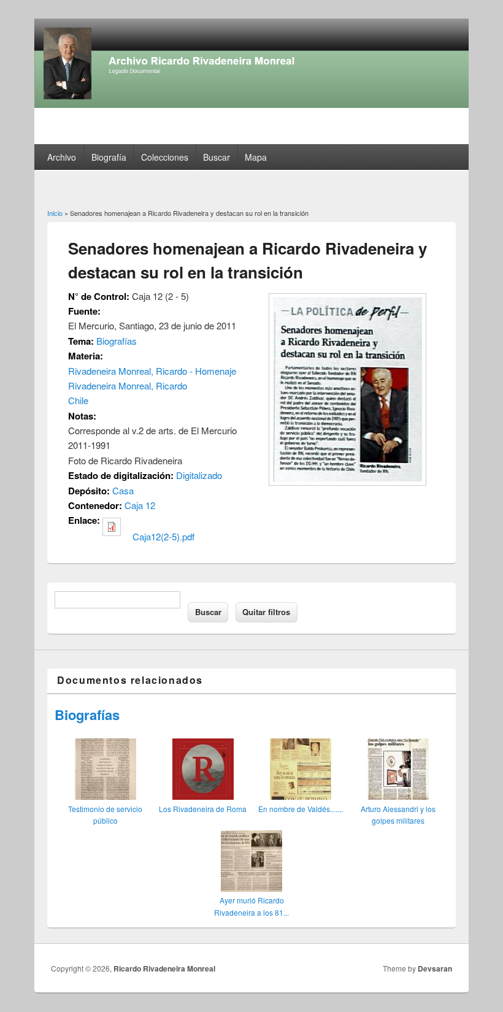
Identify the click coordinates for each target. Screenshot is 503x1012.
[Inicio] (251, 104)
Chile (78, 400)
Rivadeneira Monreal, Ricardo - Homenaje (152, 370)
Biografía (108, 157)
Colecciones (164, 157)
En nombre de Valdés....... (300, 808)
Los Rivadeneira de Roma (203, 808)
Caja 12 (140, 505)
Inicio (55, 213)
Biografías (116, 340)
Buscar (216, 157)
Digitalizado (199, 475)
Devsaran (435, 968)
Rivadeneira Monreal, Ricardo (127, 385)
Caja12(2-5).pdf (163, 536)
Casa (123, 490)
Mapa (256, 157)
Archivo (61, 157)
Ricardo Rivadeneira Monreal (164, 968)
